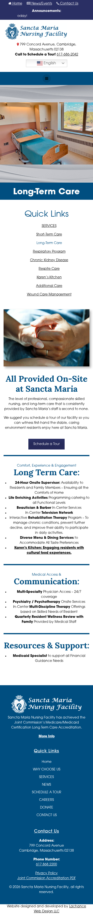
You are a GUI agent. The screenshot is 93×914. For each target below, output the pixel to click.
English (49, 63)
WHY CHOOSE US (46, 769)
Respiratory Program (49, 252)
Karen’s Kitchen (49, 277)
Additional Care (49, 286)
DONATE (46, 807)
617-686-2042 (67, 54)
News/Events (41, 3)
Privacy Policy (46, 873)
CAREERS (46, 800)
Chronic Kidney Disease (49, 260)
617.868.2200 (46, 864)
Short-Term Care (49, 234)
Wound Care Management (49, 294)
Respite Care (49, 269)
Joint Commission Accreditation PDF (46, 878)
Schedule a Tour (46, 444)
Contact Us (68, 3)
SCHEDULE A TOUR (46, 792)
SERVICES (49, 226)
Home (16, 3)
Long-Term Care (49, 243)
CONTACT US (46, 815)
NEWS (46, 785)
